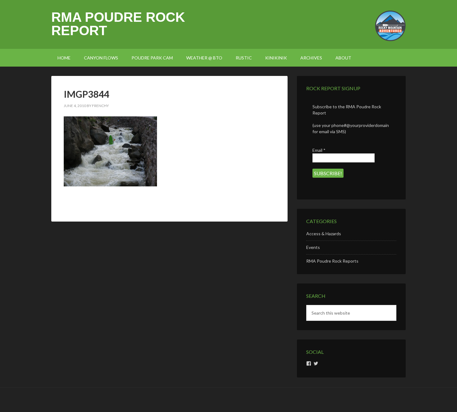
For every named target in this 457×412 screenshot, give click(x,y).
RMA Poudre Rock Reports (332, 261)
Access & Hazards (323, 233)
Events (313, 247)
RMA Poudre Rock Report (118, 24)
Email (318, 150)
